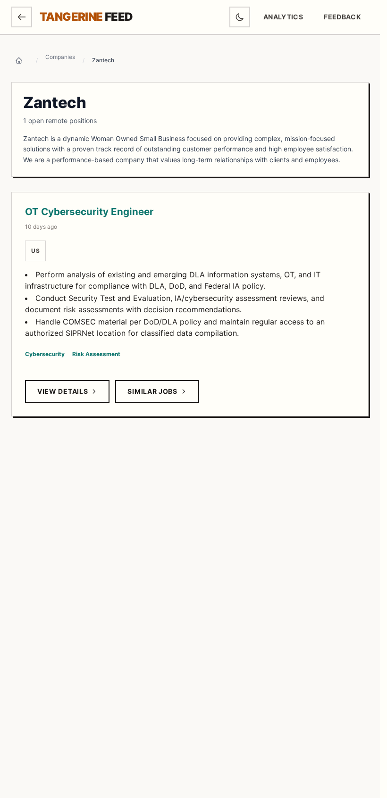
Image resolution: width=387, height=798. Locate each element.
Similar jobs (152, 391)
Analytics (283, 17)
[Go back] (21, 17)
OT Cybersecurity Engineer (89, 211)
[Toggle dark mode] (239, 17)
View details (62, 391)
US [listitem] (35, 250)
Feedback (346, 19)
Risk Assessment (96, 353)
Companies (60, 56)
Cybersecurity (45, 353)
